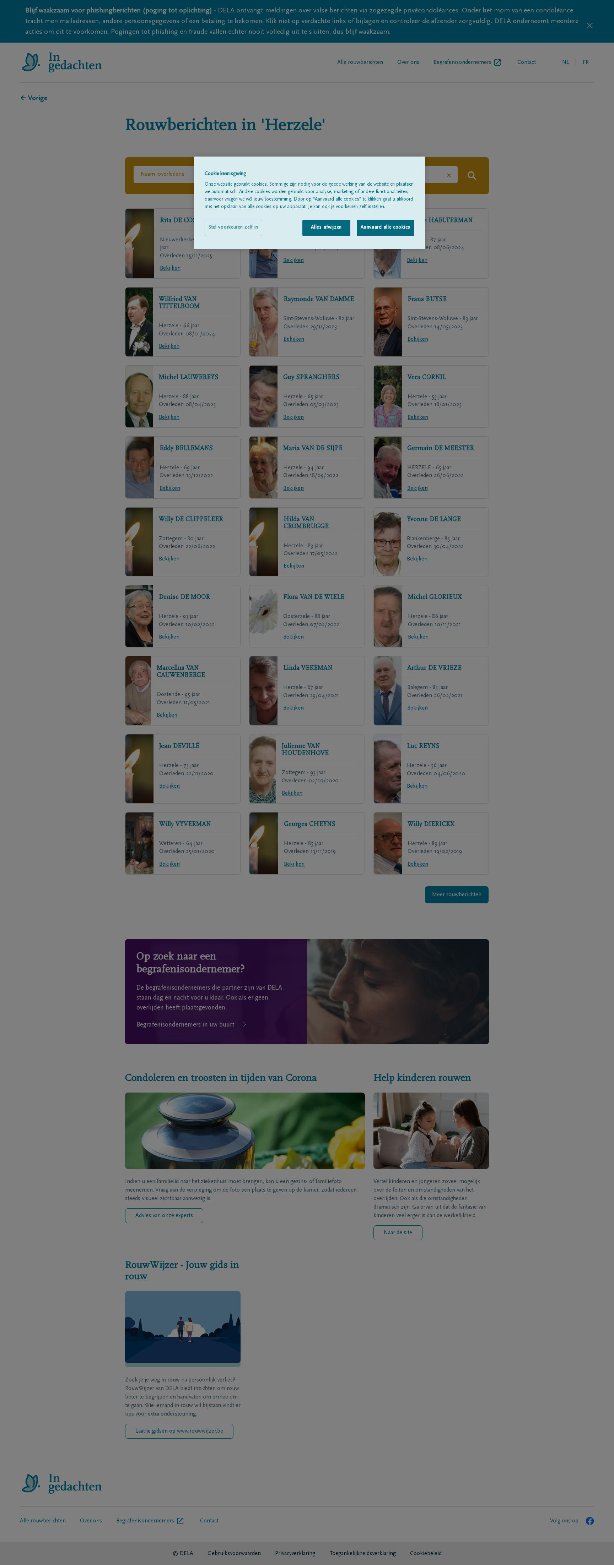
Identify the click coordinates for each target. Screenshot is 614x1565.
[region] (309, 203)
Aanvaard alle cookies (385, 227)
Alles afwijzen (326, 227)
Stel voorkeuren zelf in (233, 227)
